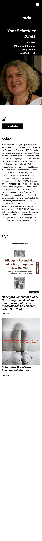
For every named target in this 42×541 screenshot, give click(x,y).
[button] (38, 4)
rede (26, 18)
